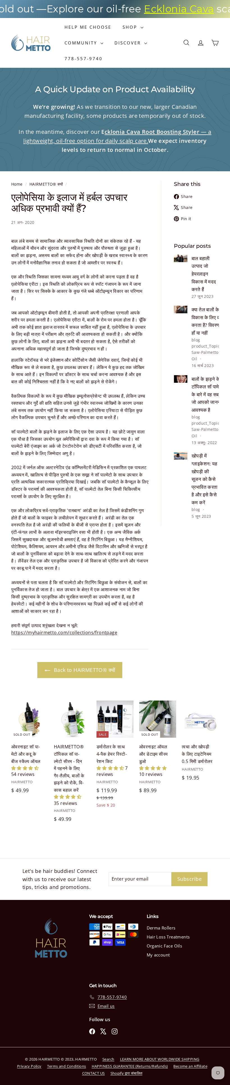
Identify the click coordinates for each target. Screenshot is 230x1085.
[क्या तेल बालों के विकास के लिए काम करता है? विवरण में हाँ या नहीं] (180, 309)
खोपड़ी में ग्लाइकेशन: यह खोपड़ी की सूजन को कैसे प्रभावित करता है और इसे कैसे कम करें (205, 479)
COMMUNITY (82, 43)
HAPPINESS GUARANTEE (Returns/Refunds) (130, 1066)
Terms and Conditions (66, 1066)
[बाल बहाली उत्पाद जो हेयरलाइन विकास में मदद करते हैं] (180, 258)
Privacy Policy (29, 1066)
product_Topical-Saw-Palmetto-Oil (208, 352)
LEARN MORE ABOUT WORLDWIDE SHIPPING (159, 1059)
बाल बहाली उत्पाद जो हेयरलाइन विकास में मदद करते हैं (204, 273)
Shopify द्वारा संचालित (126, 1073)
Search (108, 1059)
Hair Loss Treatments (168, 937)
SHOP (131, 27)
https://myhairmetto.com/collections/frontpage (64, 632)
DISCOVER (128, 43)
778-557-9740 (84, 58)
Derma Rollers (161, 928)
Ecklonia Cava (161, 9)
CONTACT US (93, 1073)
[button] (25, 768)
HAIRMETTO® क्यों (46, 184)
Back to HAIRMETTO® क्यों (83, 670)
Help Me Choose (88, 27)
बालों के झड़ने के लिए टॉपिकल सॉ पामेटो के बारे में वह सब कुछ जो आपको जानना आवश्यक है (209, 394)
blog (196, 340)
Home (17, 184)
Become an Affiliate (190, 1066)
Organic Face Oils (164, 946)
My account (158, 955)
